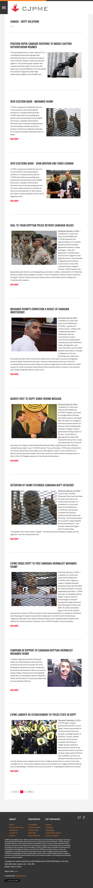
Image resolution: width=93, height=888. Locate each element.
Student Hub (33, 830)
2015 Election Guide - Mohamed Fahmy (31, 101)
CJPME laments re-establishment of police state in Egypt (43, 714)
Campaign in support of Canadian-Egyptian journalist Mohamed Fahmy (41, 651)
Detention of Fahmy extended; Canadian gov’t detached (42, 485)
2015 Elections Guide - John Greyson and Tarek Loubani (41, 163)
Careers (12, 835)
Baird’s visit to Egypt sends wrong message (35, 398)
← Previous (14, 792)
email (16, 871)
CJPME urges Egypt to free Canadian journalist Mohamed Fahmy (43, 565)
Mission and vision (16, 827)
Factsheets (32, 824)
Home (11, 824)
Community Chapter (53, 833)
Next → (31, 792)
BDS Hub (32, 833)
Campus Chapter (52, 835)
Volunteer (49, 827)
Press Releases (34, 835)
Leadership (13, 830)
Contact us (13, 833)
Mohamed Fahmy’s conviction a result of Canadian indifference (39, 310)
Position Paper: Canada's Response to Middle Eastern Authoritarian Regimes (41, 45)
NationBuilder (20, 876)
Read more (14, 139)
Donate (48, 824)
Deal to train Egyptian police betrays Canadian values (42, 225)
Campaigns (49, 830)
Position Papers (34, 827)
